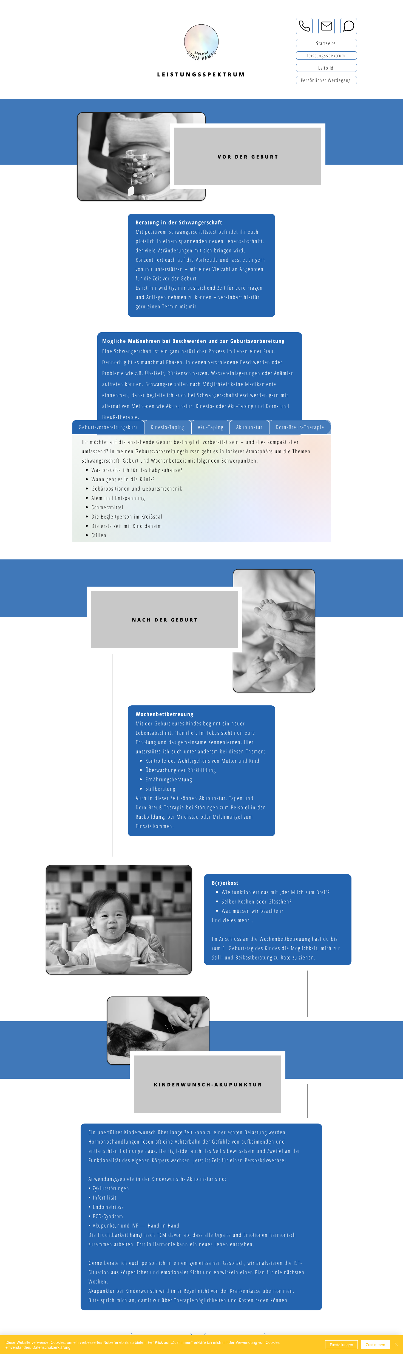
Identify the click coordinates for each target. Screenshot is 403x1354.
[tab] (108, 427)
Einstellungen (341, 1344)
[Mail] (326, 26)
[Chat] (348, 26)
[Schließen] (396, 1345)
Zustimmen (375, 1344)
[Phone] (304, 26)
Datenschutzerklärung (51, 1347)
